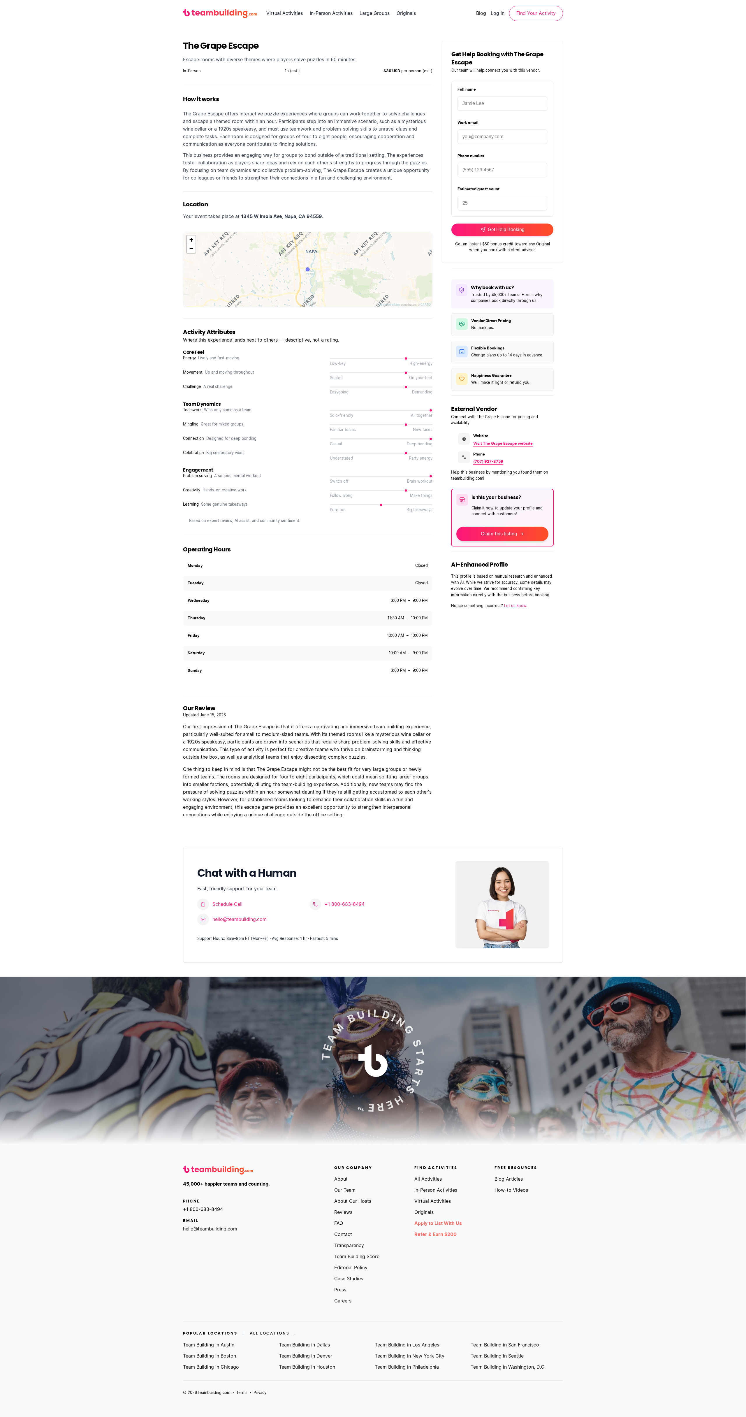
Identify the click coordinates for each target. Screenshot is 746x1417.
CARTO (425, 305)
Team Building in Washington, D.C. (508, 1367)
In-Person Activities (331, 13)
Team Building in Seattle (497, 1356)
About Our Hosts (352, 1201)
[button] (191, 239)
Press (340, 1290)
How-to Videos (511, 1190)
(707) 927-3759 (488, 462)
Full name (467, 90)
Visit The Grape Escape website (503, 444)
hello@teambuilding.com (239, 919)
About (341, 1179)
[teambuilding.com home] (220, 13)
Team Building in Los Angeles (407, 1345)
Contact (343, 1234)
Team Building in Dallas (304, 1345)
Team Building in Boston (209, 1356)
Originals (406, 13)
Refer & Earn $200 (435, 1234)
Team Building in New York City (409, 1356)
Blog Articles (509, 1179)
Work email (468, 123)
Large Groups (375, 13)
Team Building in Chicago (211, 1367)
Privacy (260, 1393)
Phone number (471, 156)
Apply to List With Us (438, 1223)
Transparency (349, 1245)
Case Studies (348, 1279)
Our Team (345, 1190)
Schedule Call (227, 904)
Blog (481, 13)
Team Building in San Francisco (505, 1345)
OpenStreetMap (389, 305)
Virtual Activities (284, 13)
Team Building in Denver (305, 1356)
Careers (342, 1301)
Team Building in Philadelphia (407, 1367)
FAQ (338, 1223)
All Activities (428, 1179)
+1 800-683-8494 (345, 904)
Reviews (343, 1212)
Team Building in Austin (208, 1345)
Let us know (515, 606)
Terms (241, 1393)
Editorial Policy (350, 1267)
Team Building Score (356, 1256)
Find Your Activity (536, 13)
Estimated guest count (478, 189)
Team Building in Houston (307, 1367)
